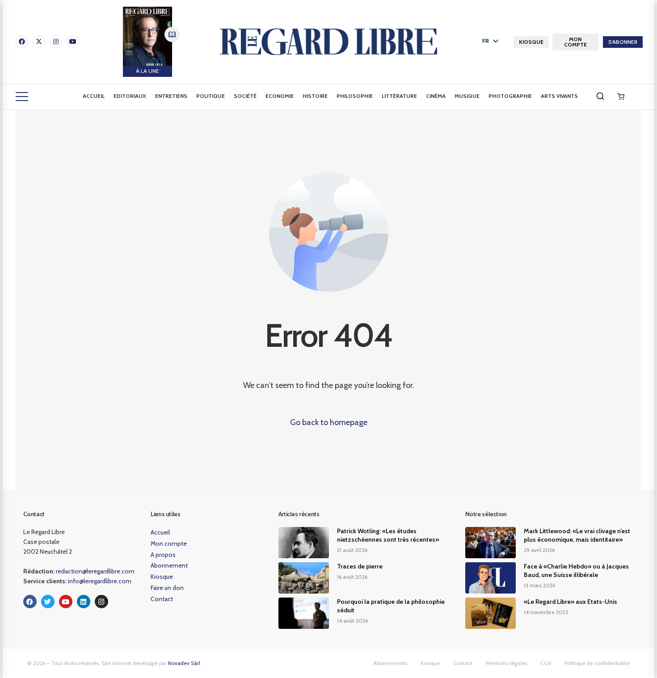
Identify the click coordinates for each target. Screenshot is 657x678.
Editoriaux (130, 96)
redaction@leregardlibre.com (95, 571)
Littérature (399, 96)
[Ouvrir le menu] (22, 96)
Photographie (510, 96)
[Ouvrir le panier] (620, 96)
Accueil (94, 96)
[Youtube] (73, 41)
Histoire (315, 96)
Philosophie (355, 96)
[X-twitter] (39, 41)
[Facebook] (22, 41)
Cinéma (436, 96)
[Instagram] (56, 41)
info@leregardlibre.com (99, 581)
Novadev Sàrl (184, 663)
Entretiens (171, 96)
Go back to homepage (328, 422)
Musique (467, 96)
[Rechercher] (600, 96)
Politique (210, 96)
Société (245, 96)
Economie (279, 96)
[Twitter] (48, 601)
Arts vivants (559, 96)
